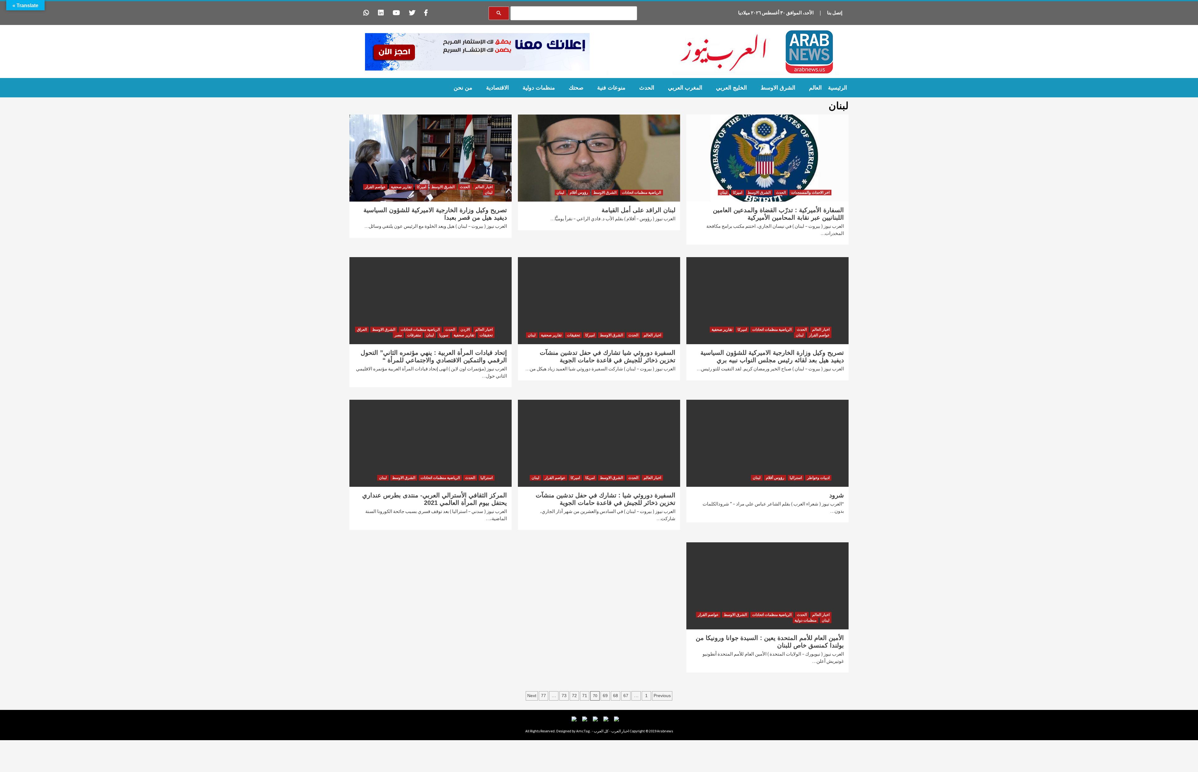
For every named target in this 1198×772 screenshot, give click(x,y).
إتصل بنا (834, 13)
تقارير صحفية (401, 187)
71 (584, 695)
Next (531, 695)
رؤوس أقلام (579, 192)
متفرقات (414, 335)
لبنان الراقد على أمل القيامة (638, 210)
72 (574, 695)
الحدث (646, 88)
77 (543, 695)
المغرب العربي (685, 88)
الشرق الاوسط (778, 88)
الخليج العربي (731, 88)
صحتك (576, 88)
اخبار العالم (484, 187)
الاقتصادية (497, 88)
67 (625, 695)
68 (615, 695)
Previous (662, 695)
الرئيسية (837, 88)
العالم (815, 88)
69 (605, 695)
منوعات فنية (611, 88)
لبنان (724, 192)
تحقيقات (573, 335)
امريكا (590, 478)
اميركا (737, 192)
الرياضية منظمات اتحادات (641, 192)
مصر (398, 335)
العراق (362, 329)
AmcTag (583, 731)
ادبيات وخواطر (818, 478)
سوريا (443, 335)
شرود (836, 495)
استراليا (796, 478)
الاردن (465, 329)
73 (564, 695)
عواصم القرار (375, 187)
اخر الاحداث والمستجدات (810, 192)
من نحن (463, 88)
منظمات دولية (539, 88)
